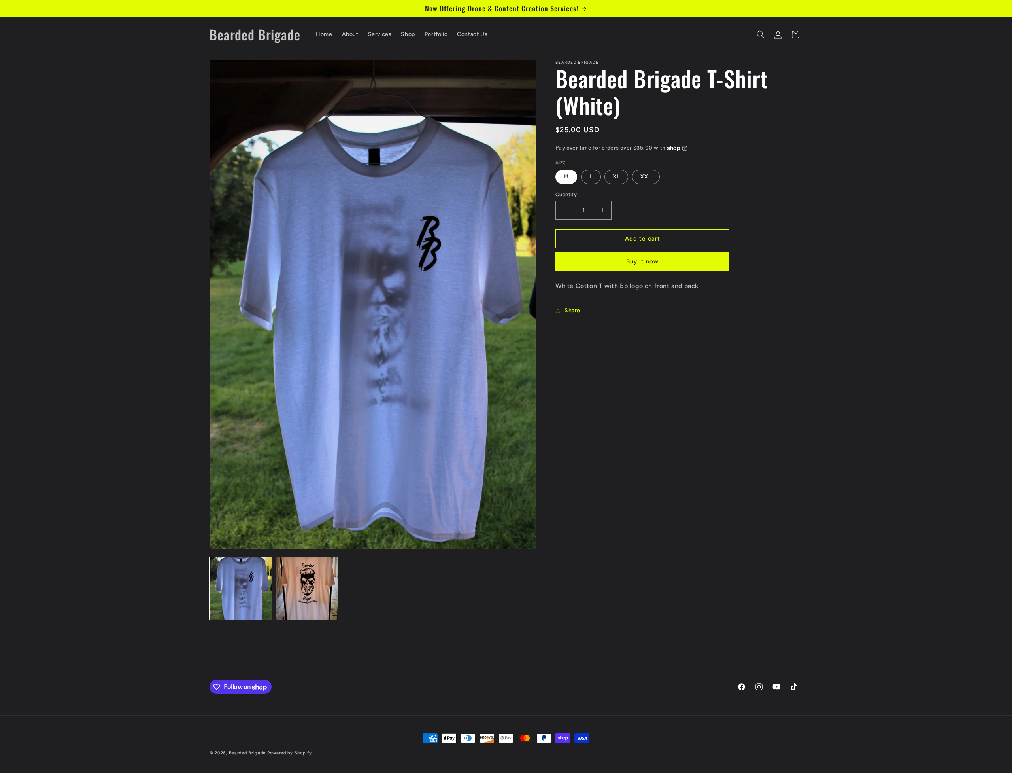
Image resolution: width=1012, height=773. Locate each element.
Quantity (566, 194)
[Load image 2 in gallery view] (307, 588)
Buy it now (642, 261)
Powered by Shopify (289, 753)
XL (616, 176)
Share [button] (572, 310)
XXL (645, 176)
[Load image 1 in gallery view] (241, 588)
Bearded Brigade (247, 753)
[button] (760, 34)
